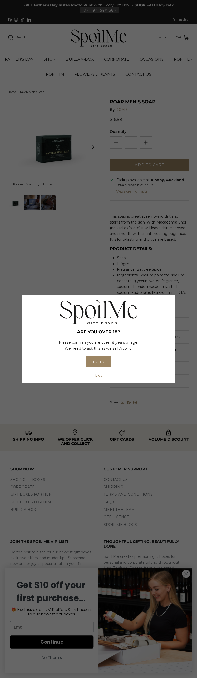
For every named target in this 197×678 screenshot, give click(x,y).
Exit (98, 375)
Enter (98, 361)
